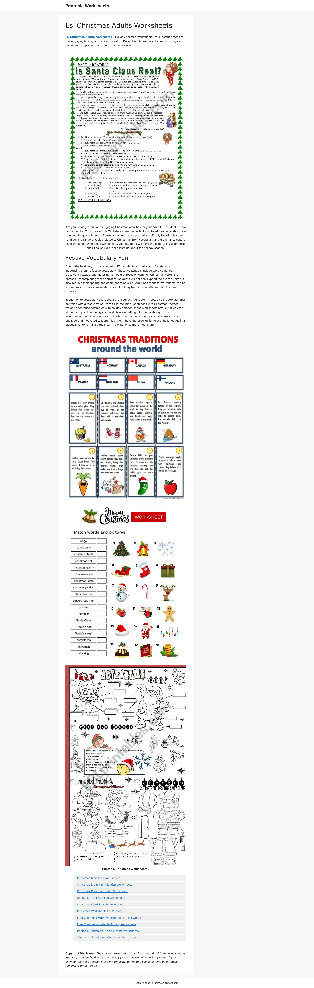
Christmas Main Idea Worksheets (98, 878)
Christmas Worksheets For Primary (99, 911)
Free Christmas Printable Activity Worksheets (106, 924)
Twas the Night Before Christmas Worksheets (107, 937)
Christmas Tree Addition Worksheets (101, 897)
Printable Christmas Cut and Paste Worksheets (108, 931)
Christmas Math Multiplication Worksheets (104, 884)
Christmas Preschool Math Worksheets (102, 891)
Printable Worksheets (87, 5)
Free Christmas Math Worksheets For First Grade (109, 917)
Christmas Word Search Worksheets (100, 904)
